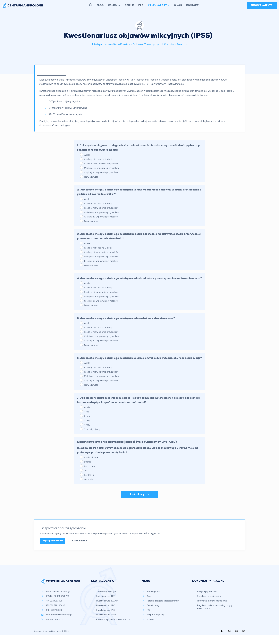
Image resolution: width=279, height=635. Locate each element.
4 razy (87, 424)
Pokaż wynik (139, 494)
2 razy (87, 416)
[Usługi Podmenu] (119, 5)
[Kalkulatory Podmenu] (168, 5)
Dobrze (87, 461)
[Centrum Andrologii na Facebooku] (229, 631)
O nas (178, 5)
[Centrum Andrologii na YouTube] (243, 631)
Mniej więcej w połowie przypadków (101, 168)
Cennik (129, 5)
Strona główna (90, 5)
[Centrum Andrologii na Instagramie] (236, 631)
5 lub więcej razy (92, 429)
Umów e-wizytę (261, 5)
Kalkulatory (157, 5)
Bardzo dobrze (91, 457)
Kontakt (192, 5)
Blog (100, 5)
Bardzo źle (89, 475)
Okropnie (88, 479)
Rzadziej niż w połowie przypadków (101, 163)
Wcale (87, 154)
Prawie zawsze (91, 176)
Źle (85, 470)
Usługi (112, 5)
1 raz (86, 411)
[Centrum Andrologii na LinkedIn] (222, 631)
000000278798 (61, 596)
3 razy (87, 420)
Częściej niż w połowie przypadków (101, 172)
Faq (141, 5)
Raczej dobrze (91, 466)
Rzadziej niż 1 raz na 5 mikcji (98, 159)
